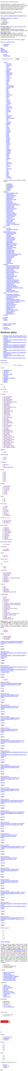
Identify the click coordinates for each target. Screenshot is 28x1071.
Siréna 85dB (6, 590)
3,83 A (5, 458)
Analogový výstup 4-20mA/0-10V (11, 613)
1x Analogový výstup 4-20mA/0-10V (12, 603)
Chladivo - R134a (7, 435)
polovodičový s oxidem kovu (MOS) (11, 577)
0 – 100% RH (6, 544)
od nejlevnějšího (7, 637)
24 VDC (5, 492)
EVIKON (5, 376)
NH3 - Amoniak (7, 426)
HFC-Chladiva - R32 (8, 431)
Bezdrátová (6, 464)
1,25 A (5, 457)
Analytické (4, 21)
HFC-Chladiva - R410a (8, 442)
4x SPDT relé (6, 612)
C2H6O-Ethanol (7, 403)
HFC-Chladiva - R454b (8, 446)
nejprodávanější (7, 636)
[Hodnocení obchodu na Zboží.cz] (6, 1022)
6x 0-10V (5, 506)
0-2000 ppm (6, 529)
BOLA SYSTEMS (7, 374)
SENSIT (5, 380)
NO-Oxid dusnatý (7, 400)
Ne (4, 465)
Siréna (4, 587)
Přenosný (5, 579)
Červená (5, 391)
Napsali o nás (6, 994)
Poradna (5, 318)
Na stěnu (5, 576)
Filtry (4, 226)
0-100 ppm (5, 534)
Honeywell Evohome (8, 991)
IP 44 (4, 477)
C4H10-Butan (6, 405)
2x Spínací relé (6, 607)
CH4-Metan (6, 429)
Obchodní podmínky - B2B (9, 977)
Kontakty (5, 320)
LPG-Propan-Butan (7, 399)
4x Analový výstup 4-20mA (9, 614)
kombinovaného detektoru (19, 950)
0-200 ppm (5, 536)
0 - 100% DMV (7, 532)
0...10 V (5, 596)
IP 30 (4, 473)
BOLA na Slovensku (8, 987)
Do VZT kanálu (7, 572)
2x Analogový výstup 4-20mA (10, 608)
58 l (4, 500)
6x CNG (5, 507)
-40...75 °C (5, 561)
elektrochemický (7, 574)
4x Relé (5, 611)
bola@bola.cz (6, 1038)
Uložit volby (3, 24)
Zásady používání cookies (9, 978)
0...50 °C (5, 555)
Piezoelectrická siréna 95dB (9, 591)
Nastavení (3, 18)
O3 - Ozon (5, 427)
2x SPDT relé (6, 605)
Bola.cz (7, 52)
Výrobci (5, 62)
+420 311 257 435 (10, 42)
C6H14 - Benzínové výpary (9, 407)
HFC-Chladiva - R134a (8, 436)
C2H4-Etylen (6, 409)
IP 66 (4, 481)
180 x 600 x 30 (6, 522)
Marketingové (5, 22)
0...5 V (5, 598)
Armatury (5, 191)
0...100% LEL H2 (7, 531)
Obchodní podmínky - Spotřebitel (11, 976)
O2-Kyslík (5, 424)
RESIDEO (5, 379)
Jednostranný (6, 550)
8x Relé (5, 616)
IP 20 (4, 472)
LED (4, 586)
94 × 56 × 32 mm (7, 520)
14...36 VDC (6, 490)
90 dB (4, 452)
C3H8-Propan (6, 404)
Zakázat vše (9, 18)
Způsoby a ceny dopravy (9, 972)
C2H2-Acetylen (7, 414)
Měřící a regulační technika (9, 232)
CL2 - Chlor (6, 416)
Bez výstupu (6, 599)
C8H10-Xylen (6, 412)
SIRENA (5, 382)
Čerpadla (5, 264)
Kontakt (23, 39)
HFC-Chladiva (6, 398)
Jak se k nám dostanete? (8, 1006)
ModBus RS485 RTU (8, 467)
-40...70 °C (5, 556)
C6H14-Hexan (6, 408)
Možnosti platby (7, 973)
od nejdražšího (6, 639)
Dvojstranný (6, 549)
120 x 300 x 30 (6, 521)
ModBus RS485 (7, 617)
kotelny (21, 957)
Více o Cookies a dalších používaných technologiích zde (13, 15)
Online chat (6, 1039)
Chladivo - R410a (7, 440)
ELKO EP (5, 375)
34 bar (4, 566)
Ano (4, 386)
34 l (4, 498)
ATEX (4, 293)
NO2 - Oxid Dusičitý (8, 422)
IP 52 (4, 478)
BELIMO (5, 372)
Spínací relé (6, 600)
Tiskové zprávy (6, 986)
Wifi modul (6, 589)
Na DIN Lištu (6, 575)
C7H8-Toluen (6, 413)
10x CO (5, 512)
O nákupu (5, 317)
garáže (17, 957)
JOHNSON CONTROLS (9, 378)
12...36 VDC (6, 488)
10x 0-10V (5, 511)
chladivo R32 (6, 434)
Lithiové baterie (7, 486)
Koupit (2, 649)
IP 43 (4, 476)
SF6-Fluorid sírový (7, 430)
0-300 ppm (5, 538)
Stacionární (6, 581)
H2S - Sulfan (6, 420)
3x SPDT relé (6, 609)
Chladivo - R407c (7, 438)
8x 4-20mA (6, 510)
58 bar (4, 567)
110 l (4, 501)
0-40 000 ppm (6, 530)
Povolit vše (15, 18)
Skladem (5, 630)
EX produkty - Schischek (9, 992)
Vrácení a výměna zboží (8, 975)
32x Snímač (6, 514)
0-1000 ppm (6, 527)
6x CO (5, 508)
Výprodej (5, 315)
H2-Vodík (5, 418)
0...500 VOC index (7, 539)
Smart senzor (6, 580)
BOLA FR (5, 990)
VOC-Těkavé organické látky (10, 401)
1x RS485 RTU (7, 515)
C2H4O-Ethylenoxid (8, 411)
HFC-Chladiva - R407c (8, 439)
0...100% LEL (6, 535)
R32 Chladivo (6, 433)
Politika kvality (6, 996)
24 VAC (5, 491)
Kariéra (5, 995)
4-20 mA (5, 601)
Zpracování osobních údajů (9, 980)
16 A (4, 459)
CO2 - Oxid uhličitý (8, 417)
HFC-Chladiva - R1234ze (9, 447)
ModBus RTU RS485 (8, 618)
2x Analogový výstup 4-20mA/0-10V (12, 604)
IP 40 (4, 474)
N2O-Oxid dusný (7, 421)
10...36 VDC (6, 487)
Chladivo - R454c (7, 444)
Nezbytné (4, 19)
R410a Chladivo (7, 443)
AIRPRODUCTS (7, 370)
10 (4, 938)
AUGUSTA (6, 371)
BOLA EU (5, 989)
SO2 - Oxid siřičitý (7, 425)
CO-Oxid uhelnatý (7, 396)
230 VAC (5, 493)
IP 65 (4, 479)
